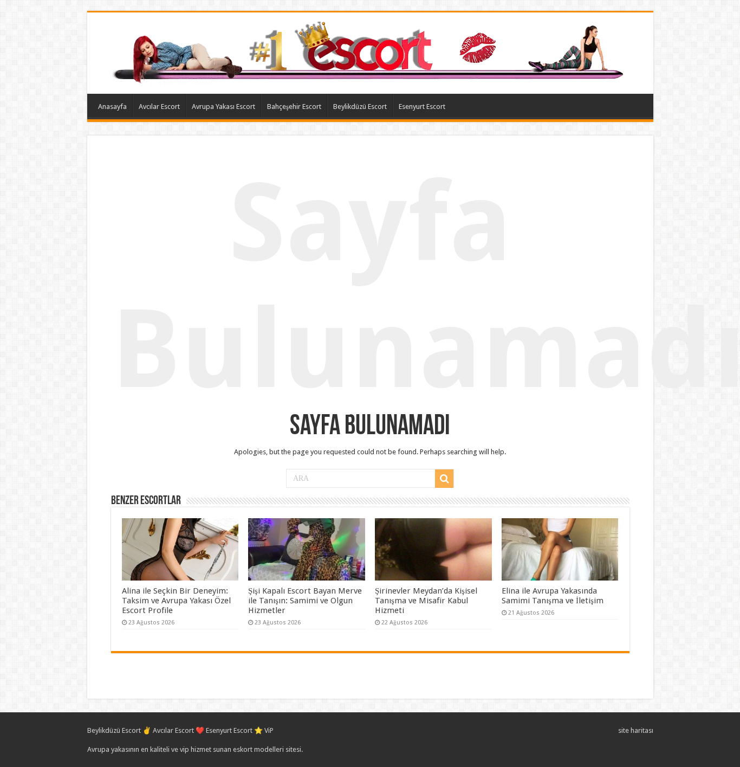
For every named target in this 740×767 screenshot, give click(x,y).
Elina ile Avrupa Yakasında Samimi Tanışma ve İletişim (552, 595)
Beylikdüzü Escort (360, 106)
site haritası (635, 730)
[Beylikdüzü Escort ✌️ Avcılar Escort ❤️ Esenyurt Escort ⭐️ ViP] (370, 51)
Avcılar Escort (159, 106)
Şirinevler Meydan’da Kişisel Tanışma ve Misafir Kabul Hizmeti (426, 600)
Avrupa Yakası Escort (223, 106)
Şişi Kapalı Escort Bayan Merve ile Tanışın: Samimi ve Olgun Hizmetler (305, 600)
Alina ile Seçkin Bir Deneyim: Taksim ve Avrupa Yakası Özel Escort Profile (176, 600)
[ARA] (444, 478)
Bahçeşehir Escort (294, 106)
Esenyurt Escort (422, 106)
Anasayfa (112, 106)
